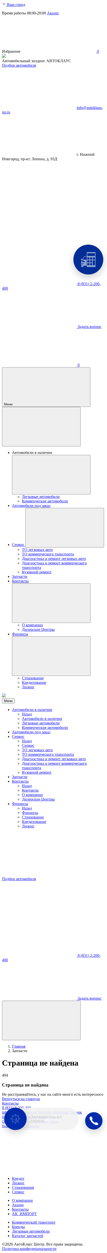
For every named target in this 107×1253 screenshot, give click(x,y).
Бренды (18, 1227)
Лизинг (28, 826)
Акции (53, 13)
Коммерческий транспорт (33, 1222)
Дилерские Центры (38, 799)
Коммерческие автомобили (45, 727)
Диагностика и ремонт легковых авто (54, 759)
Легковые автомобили (41, 723)
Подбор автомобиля (19, 65)
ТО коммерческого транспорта (48, 754)
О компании (32, 795)
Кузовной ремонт (37, 772)
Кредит (18, 1178)
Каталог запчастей (27, 1236)
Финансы (20, 804)
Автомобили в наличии (32, 710)
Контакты (20, 781)
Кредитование (34, 821)
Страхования (23, 1187)
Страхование (33, 817)
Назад (27, 714)
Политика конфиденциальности (29, 1249)
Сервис (18, 736)
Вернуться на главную (21, 1099)
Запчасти (19, 777)
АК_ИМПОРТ (24, 1214)
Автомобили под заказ (31, 732)
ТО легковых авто (37, 750)
